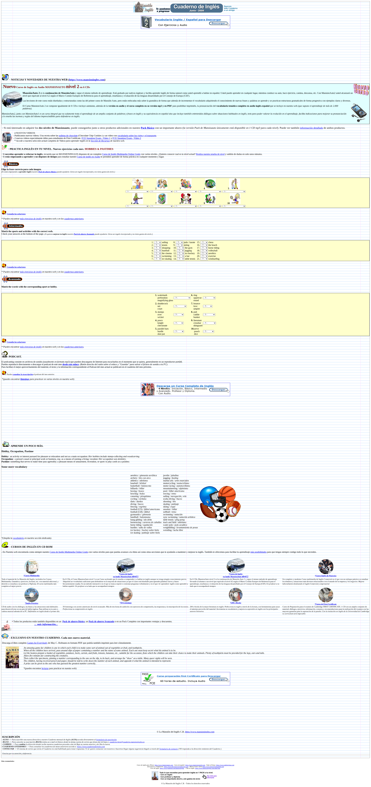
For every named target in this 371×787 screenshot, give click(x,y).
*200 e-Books (235, 603)
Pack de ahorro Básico (47, 172)
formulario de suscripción (106, 740)
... (35, 624)
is (139, 154)
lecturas (45, 668)
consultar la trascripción (23, 374)
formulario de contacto (169, 749)
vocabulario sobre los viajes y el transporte (137, 135)
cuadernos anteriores (73, 218)
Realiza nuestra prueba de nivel (210, 154)
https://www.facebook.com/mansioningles (172, 768)
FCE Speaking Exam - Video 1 (96, 138)
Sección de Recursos (100, 141)
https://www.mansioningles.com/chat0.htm (207, 768)
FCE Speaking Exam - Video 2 (126, 138)
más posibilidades (258, 552)
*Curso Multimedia (32, 575)
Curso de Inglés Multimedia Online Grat (120, 154)
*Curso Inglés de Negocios (325, 576)
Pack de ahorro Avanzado (84, 234)
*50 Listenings (126, 603)
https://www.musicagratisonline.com (213, 766)
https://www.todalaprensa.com (225, 765)
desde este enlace (70, 364)
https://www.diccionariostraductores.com (176, 766)
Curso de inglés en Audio (88, 156)
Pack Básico (147, 127)
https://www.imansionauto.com (164, 765)
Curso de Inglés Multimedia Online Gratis (69, 552)
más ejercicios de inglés (31, 218)
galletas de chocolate (68, 135)
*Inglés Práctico (31, 603)
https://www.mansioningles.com (86, 79)
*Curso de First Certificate (326, 604)
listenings (24, 379)
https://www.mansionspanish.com (195, 765)
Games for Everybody (37, 643)
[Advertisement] (185, 51)
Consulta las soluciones (16, 214)
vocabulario (18, 538)
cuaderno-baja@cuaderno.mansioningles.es (127, 742)
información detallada (311, 127)
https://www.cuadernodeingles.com (91, 746)
